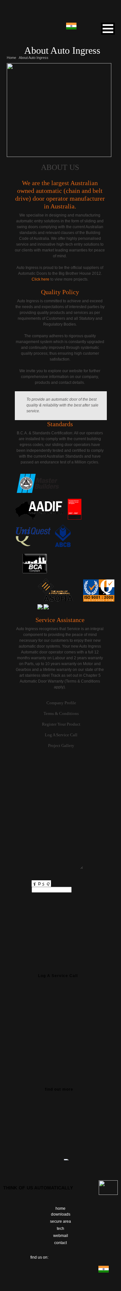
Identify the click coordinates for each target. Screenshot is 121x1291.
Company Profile (61, 702)
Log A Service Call (61, 734)
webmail (60, 1235)
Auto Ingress (60, 12)
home (60, 1208)
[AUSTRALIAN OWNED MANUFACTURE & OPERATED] (60, 1020)
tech (60, 1228)
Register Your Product (61, 724)
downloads (60, 1214)
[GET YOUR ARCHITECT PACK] (60, 1126)
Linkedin (79, 1256)
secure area (60, 1221)
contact (60, 1243)
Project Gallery (61, 745)
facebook (54, 1256)
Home (11, 58)
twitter (62, 1256)
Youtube (70, 1256)
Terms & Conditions (61, 713)
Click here (40, 279)
